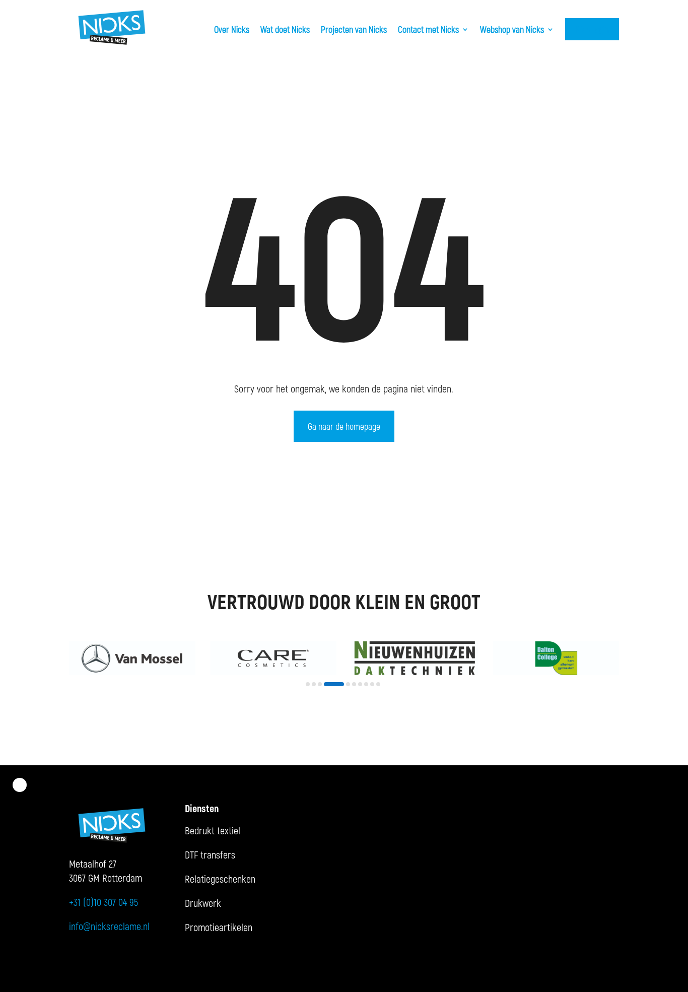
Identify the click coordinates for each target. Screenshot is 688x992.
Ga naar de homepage (344, 426)
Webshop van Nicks (512, 29)
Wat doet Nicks (285, 29)
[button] (308, 684)
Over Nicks (231, 29)
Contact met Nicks (428, 29)
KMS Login (592, 29)
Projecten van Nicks (354, 29)
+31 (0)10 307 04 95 (103, 902)
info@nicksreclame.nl (109, 926)
